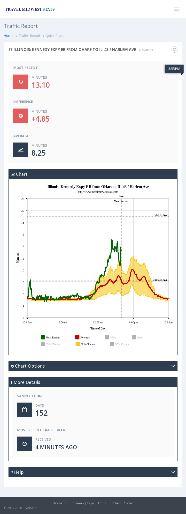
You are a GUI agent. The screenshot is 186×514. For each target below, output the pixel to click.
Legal (90, 503)
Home (8, 35)
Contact (115, 503)
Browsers (77, 503)
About (102, 503)
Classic (128, 503)
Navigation (60, 503)
